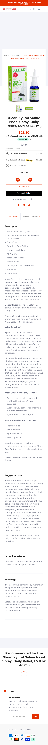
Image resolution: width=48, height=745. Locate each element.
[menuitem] (29, 9)
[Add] (30, 180)
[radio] (7, 153)
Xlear (24, 144)
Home (6, 55)
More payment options (24, 199)
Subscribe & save (21, 160)
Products (16, 55)
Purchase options (12, 149)
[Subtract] (18, 180)
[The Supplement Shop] (9, 9)
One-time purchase (18, 154)
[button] (29, 9)
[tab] (13, 216)
